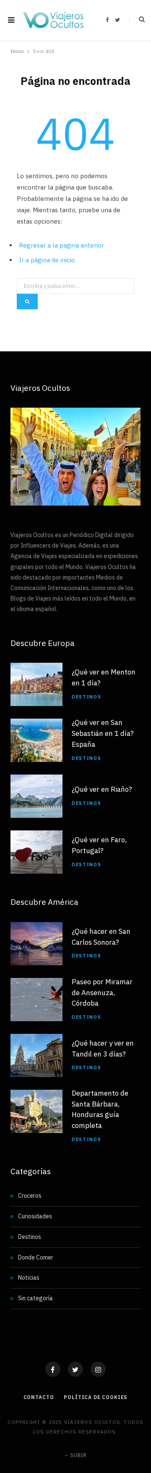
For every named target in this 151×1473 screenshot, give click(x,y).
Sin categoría (35, 1298)
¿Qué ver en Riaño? (102, 789)
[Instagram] (98, 1369)
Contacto (38, 1397)
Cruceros (30, 1195)
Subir (77, 1455)
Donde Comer (35, 1257)
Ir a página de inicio (47, 260)
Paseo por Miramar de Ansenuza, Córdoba (102, 992)
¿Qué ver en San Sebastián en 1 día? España (103, 733)
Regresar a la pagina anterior (61, 245)
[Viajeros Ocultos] (53, 20)
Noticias (28, 1277)
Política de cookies (96, 1397)
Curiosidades (35, 1216)
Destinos (86, 697)
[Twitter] (75, 1369)
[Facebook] (52, 1369)
